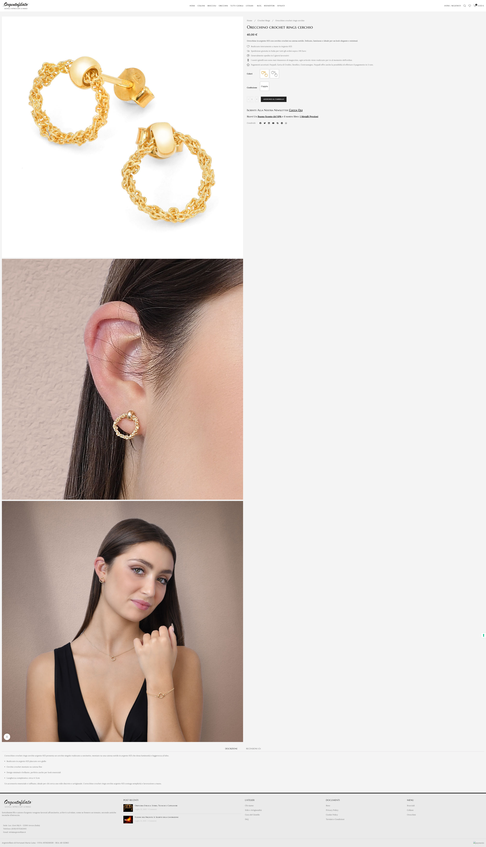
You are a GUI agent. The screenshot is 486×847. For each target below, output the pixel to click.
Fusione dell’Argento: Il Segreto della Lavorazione (156, 817)
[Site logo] (16, 5)
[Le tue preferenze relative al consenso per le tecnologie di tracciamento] (483, 635)
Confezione (252, 87)
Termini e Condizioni (335, 819)
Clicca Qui (296, 110)
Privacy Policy (332, 810)
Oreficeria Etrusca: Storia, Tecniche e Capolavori (156, 805)
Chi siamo (249, 805)
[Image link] (18, 803)
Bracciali (411, 805)
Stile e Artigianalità (253, 810)
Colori (249, 74)
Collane (410, 810)
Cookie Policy (332, 814)
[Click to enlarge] (7, 737)
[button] (260, 123)
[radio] (264, 73)
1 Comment (152, 809)
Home (250, 20)
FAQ (247, 819)
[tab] (231, 749)
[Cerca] (464, 5)
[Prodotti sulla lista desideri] (469, 5)
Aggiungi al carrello (273, 99)
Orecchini (411, 814)
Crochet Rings (264, 20)
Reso (328, 805)
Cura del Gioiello (252, 814)
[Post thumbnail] (128, 808)
